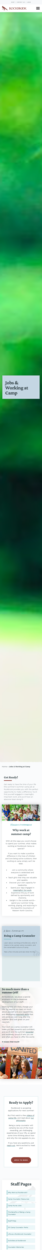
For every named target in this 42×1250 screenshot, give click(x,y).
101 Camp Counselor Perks (18, 1227)
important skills (22, 1014)
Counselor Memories (16, 1247)
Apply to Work (21, 1160)
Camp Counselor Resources (18, 1199)
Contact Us (21, 2)
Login (29, 2)
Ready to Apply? (21, 1102)
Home (4, 767)
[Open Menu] (38, 8)
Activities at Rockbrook (17, 1240)
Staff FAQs (12, 1221)
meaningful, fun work (22, 890)
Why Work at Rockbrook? (17, 1192)
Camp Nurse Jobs (14, 1206)
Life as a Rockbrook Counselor (19, 1234)
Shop (13, 2)
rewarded (29, 1032)
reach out (11, 1145)
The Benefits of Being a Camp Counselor (19, 1213)
